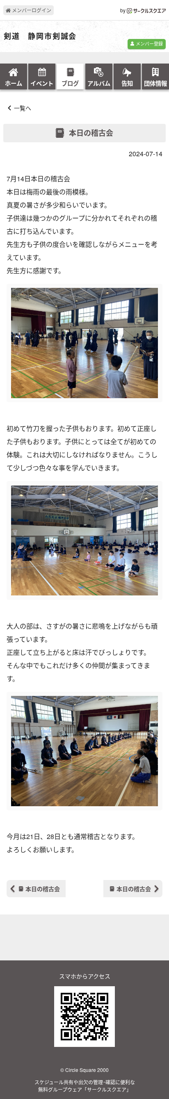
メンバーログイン (31, 10)
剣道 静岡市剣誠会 (40, 36)
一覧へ (22, 108)
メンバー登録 (149, 43)
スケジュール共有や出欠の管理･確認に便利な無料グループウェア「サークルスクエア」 (84, 1085)
